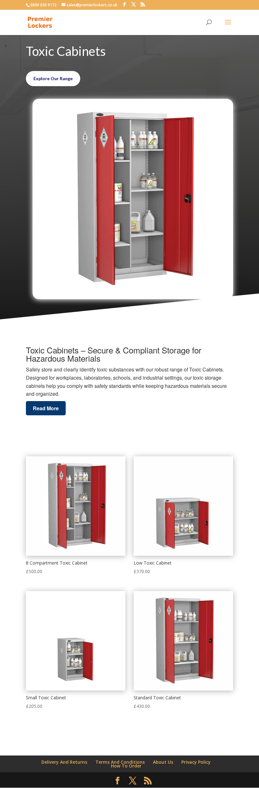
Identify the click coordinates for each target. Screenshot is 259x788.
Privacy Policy (196, 762)
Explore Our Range (53, 78)
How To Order (126, 766)
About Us (163, 762)
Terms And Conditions (120, 762)
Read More (46, 408)
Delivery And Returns (64, 762)
